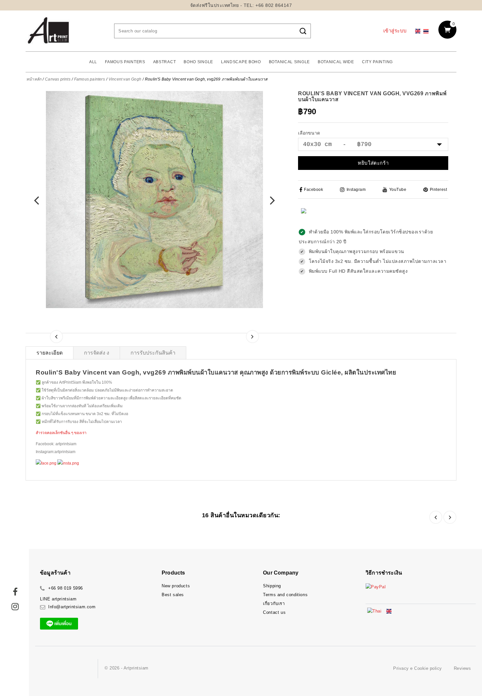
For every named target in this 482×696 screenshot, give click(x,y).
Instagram (356, 189)
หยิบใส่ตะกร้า (373, 163)
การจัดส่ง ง (96, 353)
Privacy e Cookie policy (417, 668)
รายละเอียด (49, 353)
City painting (377, 62)
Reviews (462, 668)
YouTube (397, 189)
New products (176, 585)
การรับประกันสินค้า (153, 353)
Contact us (274, 612)
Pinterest (438, 189)
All (93, 62)
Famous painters (125, 62)
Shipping (272, 585)
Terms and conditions (285, 594)
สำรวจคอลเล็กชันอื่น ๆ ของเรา (61, 432)
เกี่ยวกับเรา (274, 603)
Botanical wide (336, 62)
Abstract (164, 62)
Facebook (313, 189)
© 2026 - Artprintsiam (127, 668)
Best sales (173, 594)
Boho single (198, 62)
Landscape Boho (241, 62)
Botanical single (289, 62)
